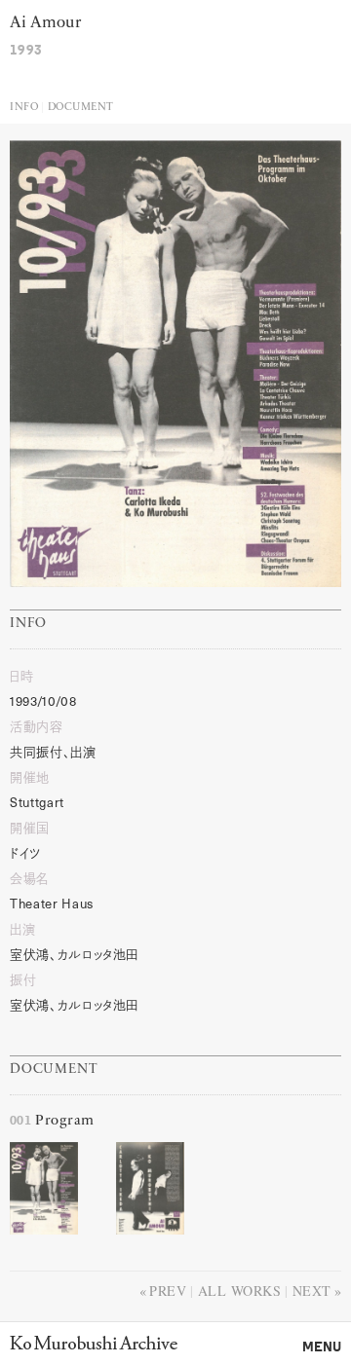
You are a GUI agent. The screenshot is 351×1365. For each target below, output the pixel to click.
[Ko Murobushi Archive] (93, 1342)
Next (312, 1290)
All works (240, 1290)
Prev (167, 1290)
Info (24, 107)
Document (81, 107)
